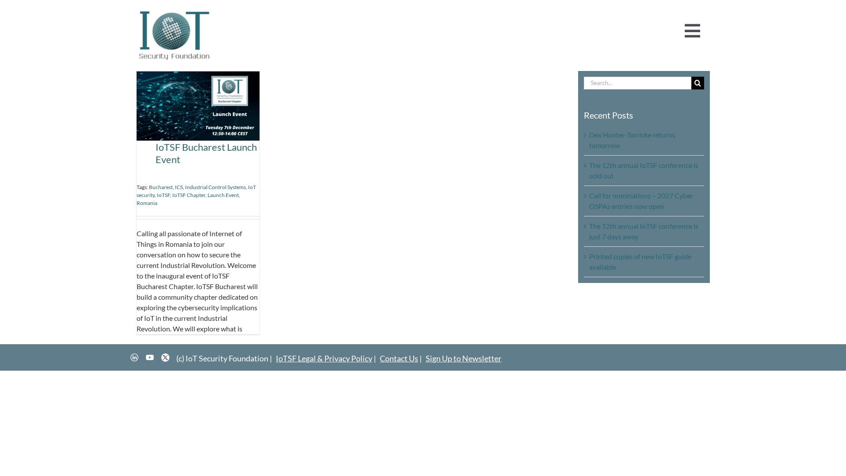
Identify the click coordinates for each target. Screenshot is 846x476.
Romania (147, 203)
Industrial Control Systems (215, 187)
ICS (179, 187)
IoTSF (163, 195)
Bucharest (161, 187)
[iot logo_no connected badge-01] (174, 12)
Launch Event (223, 195)
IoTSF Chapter (188, 195)
